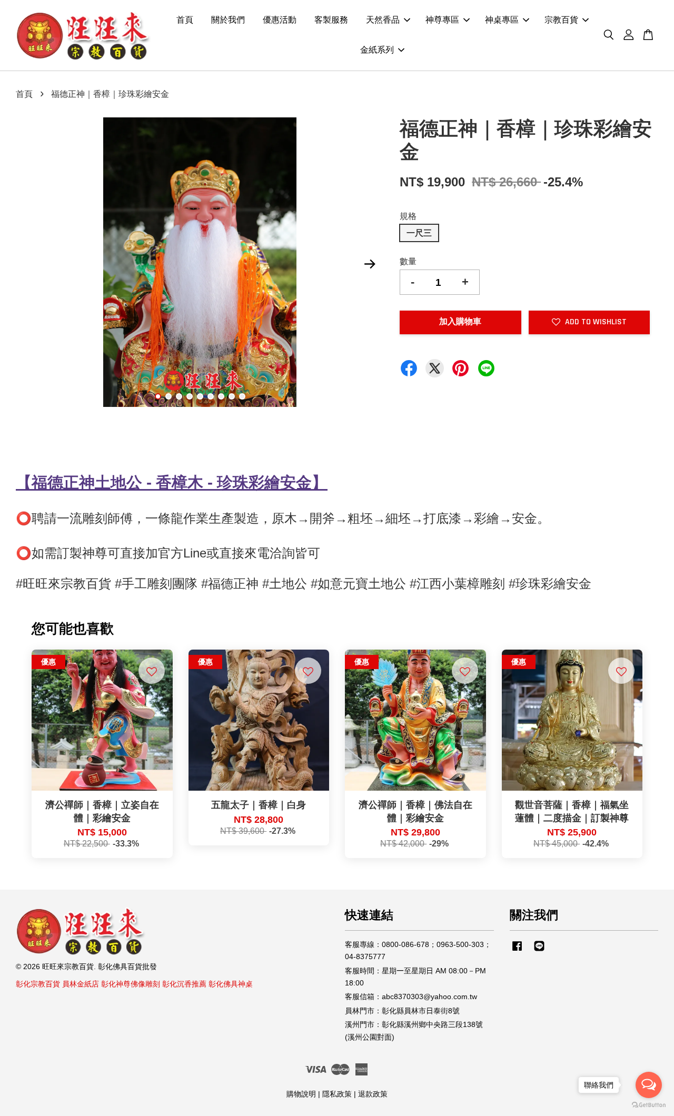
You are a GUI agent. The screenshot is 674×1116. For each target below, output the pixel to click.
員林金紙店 (80, 984)
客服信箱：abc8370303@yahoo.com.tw (411, 997)
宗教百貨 (561, 20)
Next (369, 264)
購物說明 (301, 1094)
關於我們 (228, 20)
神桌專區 (502, 20)
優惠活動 (279, 20)
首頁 (184, 20)
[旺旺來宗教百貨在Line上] (539, 951)
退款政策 (373, 1094)
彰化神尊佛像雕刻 (130, 984)
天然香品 (383, 20)
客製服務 (331, 20)
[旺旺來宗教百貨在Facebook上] (517, 951)
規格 (408, 216)
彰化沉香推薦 (184, 984)
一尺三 (419, 232)
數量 (408, 261)
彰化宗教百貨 (38, 984)
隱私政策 (337, 1094)
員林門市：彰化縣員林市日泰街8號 (402, 1011)
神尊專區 (442, 20)
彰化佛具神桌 (231, 984)
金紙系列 (377, 50)
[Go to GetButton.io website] (649, 1105)
